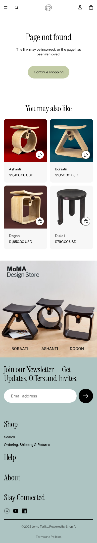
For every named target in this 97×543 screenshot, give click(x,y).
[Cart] (91, 7)
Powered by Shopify (62, 526)
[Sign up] (86, 396)
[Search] (16, 7)
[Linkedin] (24, 511)
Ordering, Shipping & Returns (27, 444)
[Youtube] (16, 511)
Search (9, 437)
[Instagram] (7, 511)
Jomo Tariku (40, 526)
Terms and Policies (48, 537)
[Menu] (5, 7)
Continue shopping (48, 72)
